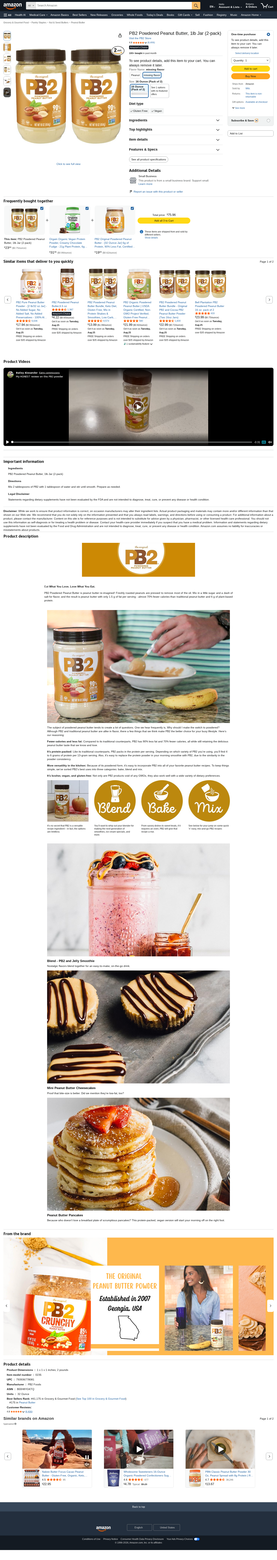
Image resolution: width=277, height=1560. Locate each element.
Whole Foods (135, 14)
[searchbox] (114, 5)
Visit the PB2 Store (140, 38)
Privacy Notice (110, 1539)
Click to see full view (68, 163)
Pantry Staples (38, 22)
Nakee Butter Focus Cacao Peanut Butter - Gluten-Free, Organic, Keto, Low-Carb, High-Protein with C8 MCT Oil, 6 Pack (66, 1473)
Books (170, 14)
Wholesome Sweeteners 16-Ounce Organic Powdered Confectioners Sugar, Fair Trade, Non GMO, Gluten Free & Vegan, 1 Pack (148, 1473)
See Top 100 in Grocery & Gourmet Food (101, 1398)
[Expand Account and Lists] (241, 7)
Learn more (145, 183)
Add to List (236, 133)
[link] (70, 220)
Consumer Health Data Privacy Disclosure (142, 1539)
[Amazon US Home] (103, 1529)
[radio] (7, 36)
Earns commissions (49, 372)
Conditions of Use (91, 1539)
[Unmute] (270, 442)
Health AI (20, 14)
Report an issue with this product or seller (158, 191)
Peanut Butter (78, 22)
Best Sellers (80, 14)
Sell (197, 14)
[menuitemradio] (264, 442)
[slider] (131, 442)
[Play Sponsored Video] (139, 1449)
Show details (151, 237)
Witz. (248, 88)
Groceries (117, 14)
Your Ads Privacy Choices (180, 1539)
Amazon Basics (60, 14)
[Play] (7, 442)
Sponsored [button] (8, 1424)
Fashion (208, 14)
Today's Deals (154, 14)
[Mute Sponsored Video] (87, 1464)
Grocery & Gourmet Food (16, 22)
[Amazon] (13, 5)
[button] (7, 15)
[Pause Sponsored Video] (87, 1457)
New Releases (99, 14)
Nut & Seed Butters (58, 22)
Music (233, 14)
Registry (221, 14)
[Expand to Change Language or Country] (214, 7)
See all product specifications (148, 159)
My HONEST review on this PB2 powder (39, 376)
